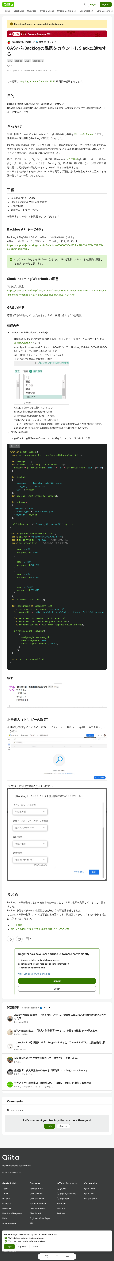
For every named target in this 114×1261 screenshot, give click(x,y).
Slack (27, 61)
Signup (105, 4)
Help (4, 1218)
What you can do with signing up (34, 973)
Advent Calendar (38, 1203)
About (5, 1188)
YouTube (61, 1208)
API (31, 1223)
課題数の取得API (23, 343)
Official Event (47, 11)
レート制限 (17, 925)
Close (35, 1246)
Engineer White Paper (40, 1218)
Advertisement (9, 1223)
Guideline (6, 1203)
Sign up (22, 1246)
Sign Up (63, 1126)
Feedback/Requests (12, 1213)
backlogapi (38, 61)
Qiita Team (89, 1188)
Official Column (66, 10)
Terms (5, 1193)
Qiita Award (35, 1213)
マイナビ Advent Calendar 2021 (37, 81)
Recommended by (30, 1007)
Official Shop (90, 1198)
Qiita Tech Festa (37, 1208)
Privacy (6, 1198)
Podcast (61, 1213)
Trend (7, 11)
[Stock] (19, 939)
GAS (10, 61)
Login (93, 4)
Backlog (18, 61)
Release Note (36, 1188)
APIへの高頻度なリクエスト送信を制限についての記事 (40, 929)
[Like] (10, 939)
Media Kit (6, 1208)
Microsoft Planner (84, 134)
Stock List (19, 11)
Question (32, 11)
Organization (86, 11)
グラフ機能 (72, 159)
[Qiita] (8, 4)
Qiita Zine (89, 1193)
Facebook (62, 1203)
